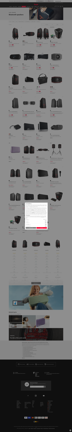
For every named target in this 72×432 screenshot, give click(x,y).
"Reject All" (32, 209)
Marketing (27, 222)
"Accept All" (33, 212)
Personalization (28, 224)
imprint (26, 217)
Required (27, 219)
